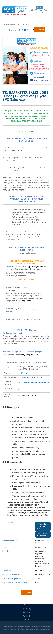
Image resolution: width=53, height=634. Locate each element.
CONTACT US (39, 12)
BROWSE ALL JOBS (39, 10)
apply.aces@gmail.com (29, 355)
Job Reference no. (16, 25)
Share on (14, 30)
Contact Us (27, 612)
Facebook (26, 616)
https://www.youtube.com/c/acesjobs (30, 395)
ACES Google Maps (23, 301)
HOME (39, 7)
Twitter (26, 620)
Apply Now (39, 30)
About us (26, 605)
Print (32, 30)
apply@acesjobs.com (37, 148)
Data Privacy (26, 609)
